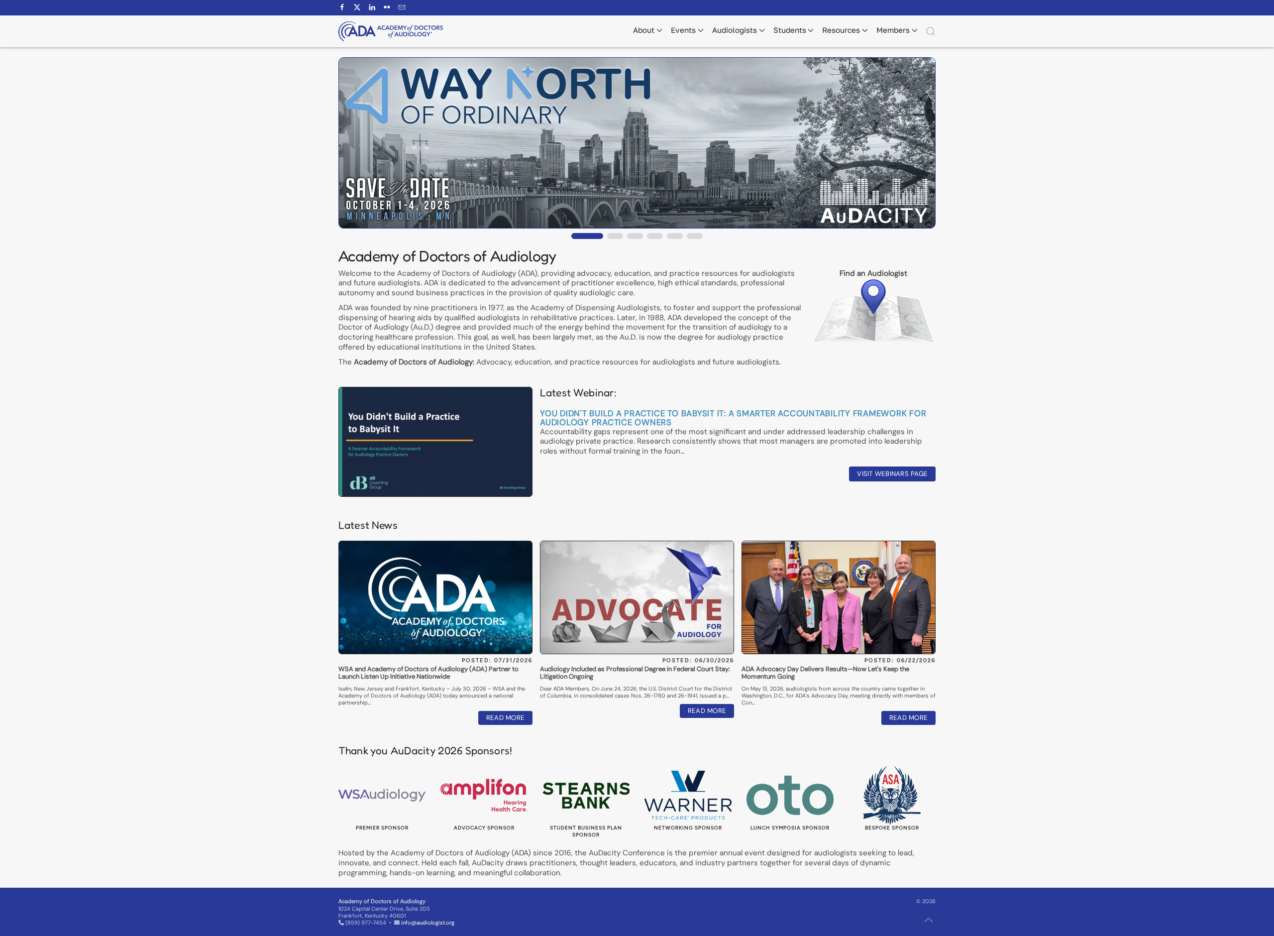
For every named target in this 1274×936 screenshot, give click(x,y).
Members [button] (893, 29)
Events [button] (683, 29)
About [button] (643, 29)
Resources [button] (841, 29)
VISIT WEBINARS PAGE (892, 473)
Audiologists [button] (734, 29)
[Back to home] (390, 31)
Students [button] (789, 29)
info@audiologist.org (427, 922)
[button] (931, 31)
